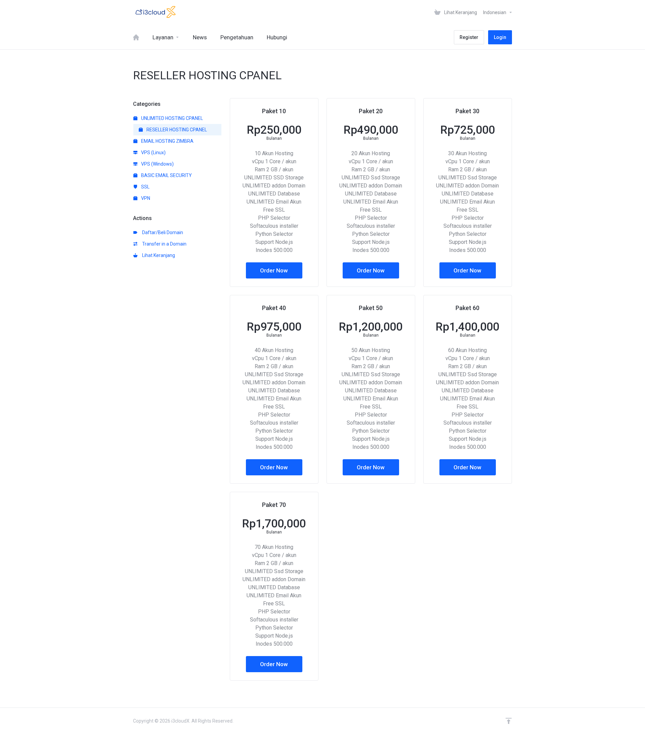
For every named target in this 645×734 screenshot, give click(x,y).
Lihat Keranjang (157, 255)
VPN (145, 198)
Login (500, 37)
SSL (144, 186)
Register (469, 37)
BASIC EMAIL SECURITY (166, 175)
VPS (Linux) (153, 152)
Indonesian (495, 12)
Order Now (274, 270)
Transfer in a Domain (163, 244)
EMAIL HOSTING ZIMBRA (167, 141)
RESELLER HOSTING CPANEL (176, 129)
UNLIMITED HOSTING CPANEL (171, 118)
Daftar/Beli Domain (161, 232)
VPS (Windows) (157, 164)
